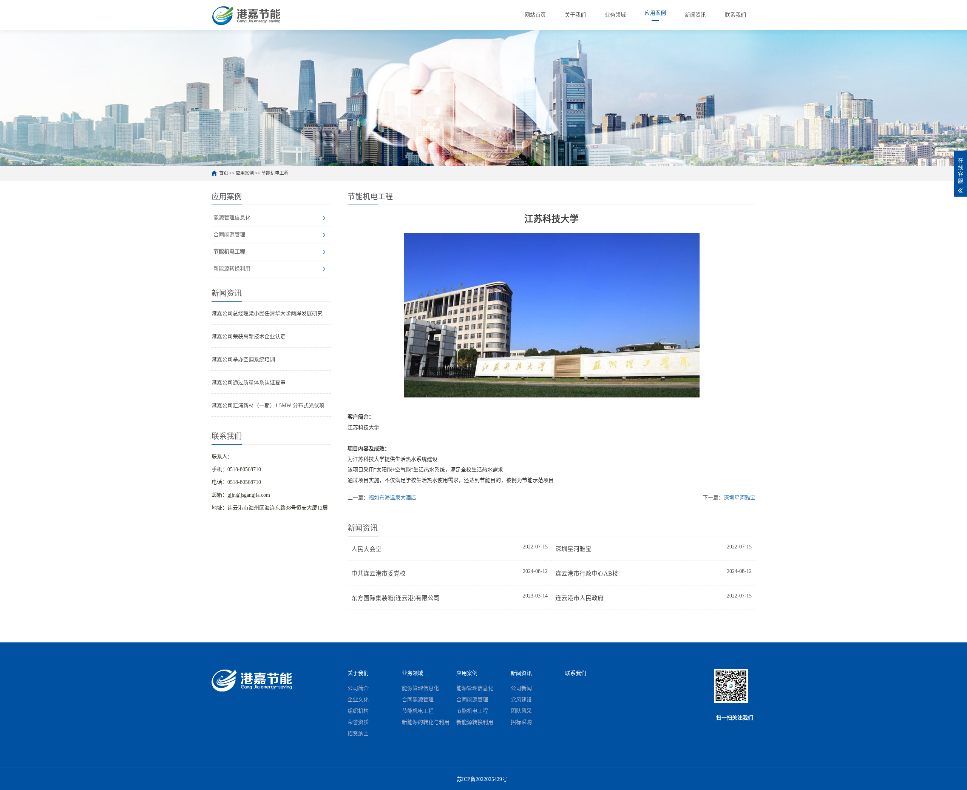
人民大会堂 (366, 549)
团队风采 (521, 711)
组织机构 (358, 711)
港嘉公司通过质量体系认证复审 (249, 382)
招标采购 (521, 722)
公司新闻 (521, 688)
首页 (223, 173)
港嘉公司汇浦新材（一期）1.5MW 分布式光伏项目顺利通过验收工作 (271, 405)
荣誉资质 (358, 722)
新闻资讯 (521, 673)
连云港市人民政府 (579, 598)
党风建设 (521, 699)
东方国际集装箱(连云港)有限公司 (395, 598)
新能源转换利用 (231, 268)
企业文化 (358, 699)
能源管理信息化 (231, 217)
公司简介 (358, 688)
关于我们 (358, 673)
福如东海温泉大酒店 (392, 497)
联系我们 (575, 673)
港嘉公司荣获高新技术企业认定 (249, 336)
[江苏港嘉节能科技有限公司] (249, 15)
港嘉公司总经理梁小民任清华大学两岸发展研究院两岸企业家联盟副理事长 (271, 313)
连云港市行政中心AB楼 (586, 573)
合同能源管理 (229, 234)
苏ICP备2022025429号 (482, 779)
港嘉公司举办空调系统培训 (243, 359)
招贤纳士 (358, 733)
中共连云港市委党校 (378, 573)
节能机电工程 (275, 173)
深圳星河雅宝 (739, 497)
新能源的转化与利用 (426, 722)
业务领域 (412, 673)
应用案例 (245, 173)
